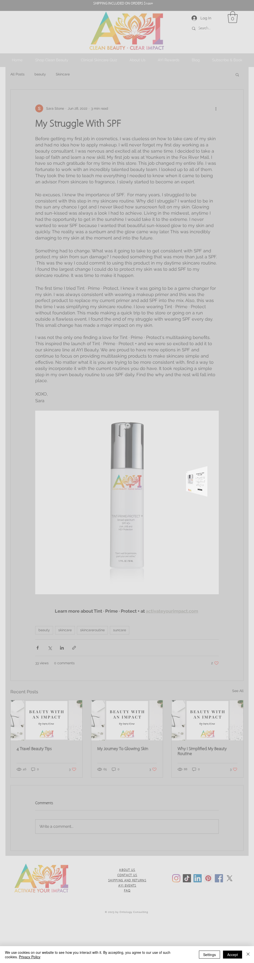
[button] (218, 394)
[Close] (248, 954)
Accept (232, 954)
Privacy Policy (29, 956)
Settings (209, 954)
